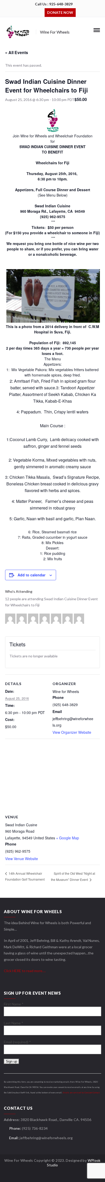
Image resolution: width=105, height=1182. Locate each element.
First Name (13, 1004)
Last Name (13, 1023)
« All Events (16, 52)
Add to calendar (31, 574)
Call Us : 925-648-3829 (54, 4)
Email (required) (17, 1042)
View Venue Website (21, 858)
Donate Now (60, 12)
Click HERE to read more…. (25, 971)
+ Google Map (67, 837)
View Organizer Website (71, 732)
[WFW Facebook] (33, 12)
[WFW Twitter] (41, 12)
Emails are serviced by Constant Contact (81, 1092)
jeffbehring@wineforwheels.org (46, 1138)
